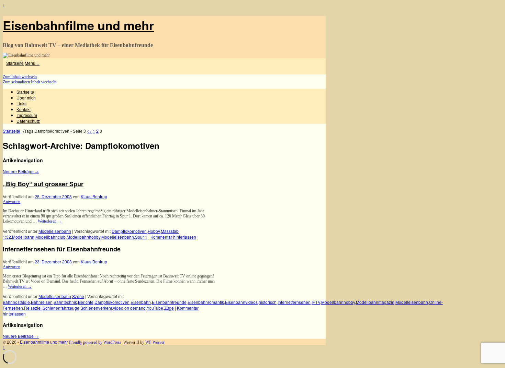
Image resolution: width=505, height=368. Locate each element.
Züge (169, 308)
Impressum (26, 115)
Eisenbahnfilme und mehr (78, 25)
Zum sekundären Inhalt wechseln (29, 82)
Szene (78, 296)
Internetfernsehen (294, 302)
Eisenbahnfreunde (169, 302)
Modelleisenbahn (54, 231)
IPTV (316, 302)
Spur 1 (141, 237)
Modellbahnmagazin (375, 302)
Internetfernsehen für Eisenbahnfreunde (62, 249)
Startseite (15, 63)
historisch (268, 302)
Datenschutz (28, 121)
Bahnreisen (42, 302)
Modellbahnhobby (83, 237)
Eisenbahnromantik (206, 302)
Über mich (26, 97)
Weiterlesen (49, 221)
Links (21, 103)
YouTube (155, 308)
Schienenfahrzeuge (61, 308)
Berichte (85, 302)
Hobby (154, 231)
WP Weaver (155, 342)
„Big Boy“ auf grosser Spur (43, 183)
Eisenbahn (141, 302)
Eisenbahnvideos (241, 302)
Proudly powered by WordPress (95, 342)
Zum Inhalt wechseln (20, 76)
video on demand (129, 308)
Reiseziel (33, 308)
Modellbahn (23, 237)
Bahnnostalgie (16, 302)
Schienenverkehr (96, 308)
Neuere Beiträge (21, 171)
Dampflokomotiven (129, 231)
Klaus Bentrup (94, 196)
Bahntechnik (65, 302)
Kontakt (23, 109)
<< (89, 131)
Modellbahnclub (50, 237)
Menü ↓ (32, 63)
